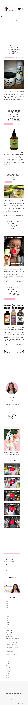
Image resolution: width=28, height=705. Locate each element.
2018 (6, 614)
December (8, 630)
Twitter (6, 566)
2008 (6, 677)
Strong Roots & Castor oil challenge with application (14, 225)
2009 (6, 675)
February (8, 669)
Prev (17, 321)
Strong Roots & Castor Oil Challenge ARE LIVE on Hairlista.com (14, 291)
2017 (6, 616)
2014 (6, 622)
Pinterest (12, 566)
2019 (6, 612)
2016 (6, 618)
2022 (6, 607)
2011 (6, 628)
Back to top (21, 703)
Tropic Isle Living (9, 124)
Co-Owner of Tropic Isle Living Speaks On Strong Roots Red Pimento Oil (14, 115)
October (8, 634)
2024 (6, 603)
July (7, 659)
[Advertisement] (14, 31)
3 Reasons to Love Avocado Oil (14, 176)
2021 (6, 609)
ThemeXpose (15, 699)
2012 (6, 626)
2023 (6, 605)
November (8, 632)
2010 (6, 673)
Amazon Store (6, 561)
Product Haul (8, 57)
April (7, 665)
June (7, 661)
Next (20, 321)
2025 (6, 601)
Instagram (12, 561)
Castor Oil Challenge (10, 299)
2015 (6, 620)
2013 (6, 624)
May (7, 663)
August (7, 657)
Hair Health (8, 181)
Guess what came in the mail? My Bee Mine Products (14, 49)
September (8, 636)
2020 (6, 611)
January (7, 671)
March (7, 667)
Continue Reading (19, 104)
